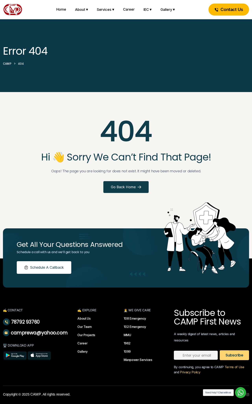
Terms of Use (234, 367)
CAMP (35, 394)
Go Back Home (123, 187)
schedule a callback (47, 267)
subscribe (234, 355)
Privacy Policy (190, 372)
